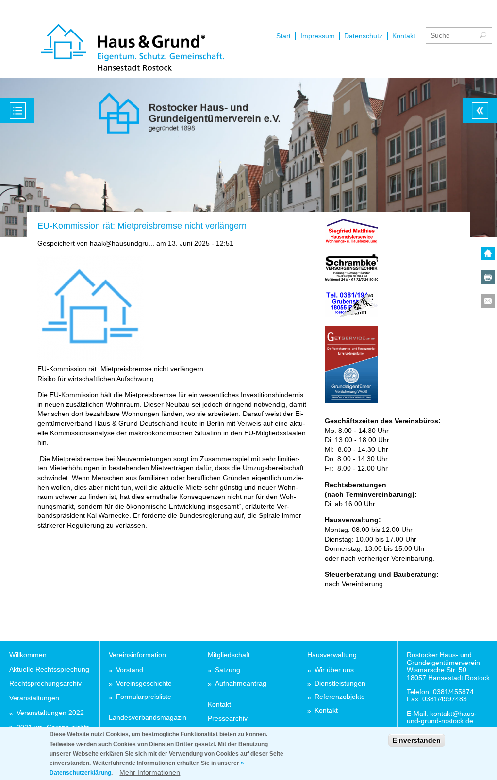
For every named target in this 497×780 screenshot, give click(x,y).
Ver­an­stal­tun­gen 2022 (50, 712)
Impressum (317, 36)
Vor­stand (129, 670)
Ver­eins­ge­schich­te (144, 683)
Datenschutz (363, 36)
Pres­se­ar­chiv (228, 718)
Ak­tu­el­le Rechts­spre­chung (49, 669)
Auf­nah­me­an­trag (240, 683)
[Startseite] (132, 48)
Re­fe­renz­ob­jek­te (340, 696)
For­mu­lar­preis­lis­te (143, 696)
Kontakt (403, 36)
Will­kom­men (28, 655)
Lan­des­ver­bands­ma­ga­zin (147, 717)
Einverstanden (417, 740)
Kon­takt (219, 704)
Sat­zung (227, 670)
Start (283, 36)
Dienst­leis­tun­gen (340, 683)
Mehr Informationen (149, 772)
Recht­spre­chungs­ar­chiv (45, 683)
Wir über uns (334, 670)
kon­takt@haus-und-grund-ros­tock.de (442, 717)
